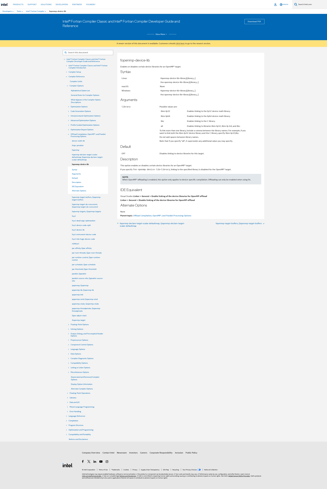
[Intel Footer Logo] (68, 465)
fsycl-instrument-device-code (84, 234)
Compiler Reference (77, 77)
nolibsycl (75, 243)
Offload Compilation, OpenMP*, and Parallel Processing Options (88, 135)
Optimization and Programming (81, 430)
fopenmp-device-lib (80, 164)
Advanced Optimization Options (83, 120)
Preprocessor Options (79, 340)
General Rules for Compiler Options (85, 95)
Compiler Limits (76, 81)
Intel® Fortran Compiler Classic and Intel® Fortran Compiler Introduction (88, 67)
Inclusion (179, 453)
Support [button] (32, 4)
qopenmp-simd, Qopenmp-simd (85, 299)
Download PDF (254, 21)
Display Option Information (81, 384)
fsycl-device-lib (78, 230)
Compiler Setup (75, 72)
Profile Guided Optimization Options (85, 125)
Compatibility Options (79, 363)
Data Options (76, 354)
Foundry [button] (91, 4)
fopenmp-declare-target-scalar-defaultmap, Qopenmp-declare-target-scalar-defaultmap (87, 157)
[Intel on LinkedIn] (95, 462)
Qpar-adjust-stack (79, 315)
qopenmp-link (77, 294)
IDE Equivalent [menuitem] (78, 186)
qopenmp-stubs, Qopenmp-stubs (85, 304)
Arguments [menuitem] (76, 174)
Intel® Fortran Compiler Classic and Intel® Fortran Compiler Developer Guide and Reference (86, 60)
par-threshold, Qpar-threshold (84, 269)
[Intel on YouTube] (101, 462)
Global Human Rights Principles (239, 476)
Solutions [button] (46, 4)
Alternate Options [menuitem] (79, 191)
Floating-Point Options (80, 324)
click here (180, 43)
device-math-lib (78, 141)
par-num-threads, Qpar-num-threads (87, 253)
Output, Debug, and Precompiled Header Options (87, 335)
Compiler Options (77, 86)
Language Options (78, 349)
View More (160, 34)
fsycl (74, 216)
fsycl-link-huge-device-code (83, 239)
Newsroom (122, 453)
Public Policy (191, 453)
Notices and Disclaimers (78, 439)
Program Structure (76, 425)
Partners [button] (77, 4)
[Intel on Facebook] (83, 462)
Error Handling (75, 411)
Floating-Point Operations (80, 393)
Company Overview (91, 453)
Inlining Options (77, 329)
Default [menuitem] (75, 178)
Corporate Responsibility (161, 453)
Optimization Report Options (82, 130)
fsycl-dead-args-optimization (83, 221)
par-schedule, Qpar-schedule (84, 264)
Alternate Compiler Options (82, 389)
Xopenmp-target (78, 320)
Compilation (73, 421)
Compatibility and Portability (80, 434)
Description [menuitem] (76, 182)
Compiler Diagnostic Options (82, 358)
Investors (133, 453)
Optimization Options (79, 107)
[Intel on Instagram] (107, 462)
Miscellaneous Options (80, 372)
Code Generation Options (81, 111)
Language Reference (77, 416)
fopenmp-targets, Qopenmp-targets (86, 211)
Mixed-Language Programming (82, 407)
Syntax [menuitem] (74, 169)
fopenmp (75, 150)
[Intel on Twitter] (89, 462)
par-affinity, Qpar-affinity (82, 248)
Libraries (73, 398)
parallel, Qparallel (79, 274)
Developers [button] (62, 4)
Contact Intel (108, 453)
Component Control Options (82, 345)
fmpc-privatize (78, 145)
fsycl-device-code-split (81, 225)
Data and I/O (75, 402)
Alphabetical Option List (80, 90)
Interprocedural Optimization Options (86, 116)
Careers (143, 453)
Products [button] (18, 4)
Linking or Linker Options (80, 368)
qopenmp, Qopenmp (80, 285)
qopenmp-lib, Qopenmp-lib (83, 290)
